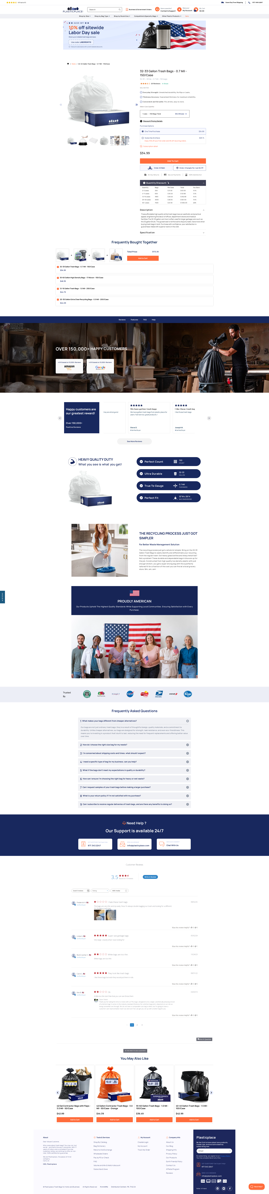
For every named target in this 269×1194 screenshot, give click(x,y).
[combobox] (100, 891)
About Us (169, 1142)
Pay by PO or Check (101, 1158)
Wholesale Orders (101, 1154)
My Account (142, 1146)
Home (74, 64)
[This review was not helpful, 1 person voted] (195, 946)
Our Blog (169, 1146)
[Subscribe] (229, 1150)
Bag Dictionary (99, 1146)
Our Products (171, 1158)
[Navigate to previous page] (127, 1025)
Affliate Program (172, 1169)
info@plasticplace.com (138, 845)
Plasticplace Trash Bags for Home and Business (62, 1187)
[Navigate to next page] (142, 1025)
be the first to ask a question (135, 1050)
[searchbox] (79, 890)
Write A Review (150, 877)
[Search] (119, 9)
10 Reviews (155, 83)
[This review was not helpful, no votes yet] (195, 927)
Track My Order (144, 1150)
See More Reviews (134, 441)
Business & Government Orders (140, 9)
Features (134, 319)
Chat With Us (172, 845)
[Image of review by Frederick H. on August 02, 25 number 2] (111, 915)
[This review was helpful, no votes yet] (191, 927)
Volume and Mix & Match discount (107, 1165)
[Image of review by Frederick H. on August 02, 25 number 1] (99, 915)
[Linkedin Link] (217, 1188)
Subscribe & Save (101, 1169)
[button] (196, 9)
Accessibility (104, 1187)
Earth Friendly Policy (174, 1161)
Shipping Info (171, 1150)
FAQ (145, 319)
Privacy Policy (171, 1154)
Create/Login (143, 1142)
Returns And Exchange (103, 1150)
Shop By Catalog (100, 1142)
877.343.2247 (94, 845)
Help (154, 319)
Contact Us (170, 1165)
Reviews (122, 319)
